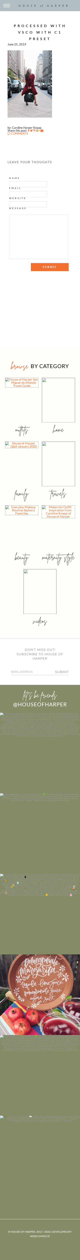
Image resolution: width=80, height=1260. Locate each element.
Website (17, 198)
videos (40, 621)
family (21, 493)
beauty (21, 557)
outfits (22, 429)
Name (14, 178)
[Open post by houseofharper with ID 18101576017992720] (40, 1075)
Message (18, 208)
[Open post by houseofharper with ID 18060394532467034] (40, 833)
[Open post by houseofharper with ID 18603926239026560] (40, 753)
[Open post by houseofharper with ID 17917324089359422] (40, 994)
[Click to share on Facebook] (28, 130)
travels (58, 493)
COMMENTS (19, 133)
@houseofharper (40, 704)
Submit (62, 672)
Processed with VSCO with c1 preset (40, 32)
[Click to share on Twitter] (31, 130)
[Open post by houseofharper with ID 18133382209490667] (40, 914)
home (58, 429)
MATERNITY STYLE (58, 557)
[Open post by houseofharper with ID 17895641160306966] (40, 1156)
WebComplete (40, 1236)
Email (15, 188)
